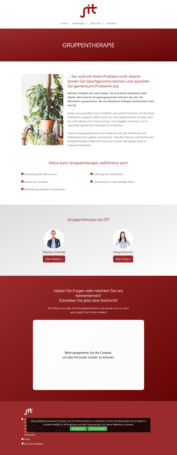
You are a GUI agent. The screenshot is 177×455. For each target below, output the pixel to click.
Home (64, 23)
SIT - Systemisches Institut (88, 11)
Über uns (95, 23)
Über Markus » (54, 259)
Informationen (97, 428)
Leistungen (78, 23)
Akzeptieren (78, 428)
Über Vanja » (123, 259)
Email (27, 439)
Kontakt (110, 23)
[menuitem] (64, 23)
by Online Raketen (33, 443)
